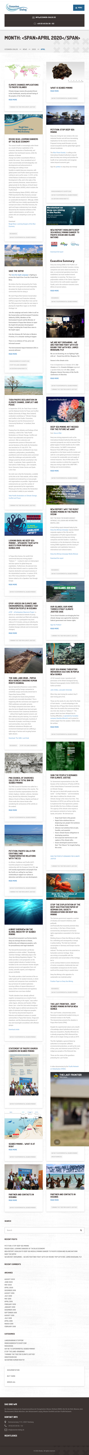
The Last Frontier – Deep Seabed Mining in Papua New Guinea (64, 1006)
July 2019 (8, 1296)
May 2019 (8, 1299)
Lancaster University (65, 690)
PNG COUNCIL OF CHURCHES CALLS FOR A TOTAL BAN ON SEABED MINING (21, 780)
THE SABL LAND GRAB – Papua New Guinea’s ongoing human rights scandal (23, 680)
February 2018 (10, 1326)
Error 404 (11, 1382)
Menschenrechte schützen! (61, 191)
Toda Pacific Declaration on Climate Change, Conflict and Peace (23, 402)
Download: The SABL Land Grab (19, 738)
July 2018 (8, 1318)
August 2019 (9, 1293)
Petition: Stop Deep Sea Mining (62, 130)
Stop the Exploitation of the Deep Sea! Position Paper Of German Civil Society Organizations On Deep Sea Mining (65, 909)
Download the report (56, 558)
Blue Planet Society (59, 152)
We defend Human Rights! (59, 199)
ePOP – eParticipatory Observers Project (21, 612)
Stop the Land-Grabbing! (18, 365)
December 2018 (10, 1310)
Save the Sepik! (16, 271)
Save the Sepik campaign (20, 275)
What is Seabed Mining (61, 88)
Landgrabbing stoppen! (14, 1340)
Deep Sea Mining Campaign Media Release (64, 554)
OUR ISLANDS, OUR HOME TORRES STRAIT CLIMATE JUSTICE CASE (61, 609)
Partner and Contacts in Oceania (63, 1195)
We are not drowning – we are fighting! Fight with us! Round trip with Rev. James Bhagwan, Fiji (64, 346)
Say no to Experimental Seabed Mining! (64, 98)
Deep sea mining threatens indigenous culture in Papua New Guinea (64, 672)
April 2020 (9, 1288)
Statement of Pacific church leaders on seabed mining (23, 1049)
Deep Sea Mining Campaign (59, 530)
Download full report (56, 252)
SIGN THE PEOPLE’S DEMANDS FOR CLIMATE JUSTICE (63, 776)
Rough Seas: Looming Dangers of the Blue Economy (23, 140)
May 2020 (8, 1285)
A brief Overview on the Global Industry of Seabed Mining (22, 932)
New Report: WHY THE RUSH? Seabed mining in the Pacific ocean (64, 512)
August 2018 (9, 1315)
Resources (13, 234)
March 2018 (9, 1324)
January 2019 (10, 1307)
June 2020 (9, 1282)
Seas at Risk (57, 433)
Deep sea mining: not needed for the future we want (64, 428)
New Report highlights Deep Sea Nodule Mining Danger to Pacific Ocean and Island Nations (64, 234)
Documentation (13, 1370)
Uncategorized (56, 1157)
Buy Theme (11, 1376)
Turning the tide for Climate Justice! (22, 107)
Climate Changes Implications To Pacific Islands (23, 86)
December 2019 (10, 1290)
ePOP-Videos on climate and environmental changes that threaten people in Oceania (23, 606)
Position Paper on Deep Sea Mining (61, 981)
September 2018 (11, 1313)
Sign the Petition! (55, 625)
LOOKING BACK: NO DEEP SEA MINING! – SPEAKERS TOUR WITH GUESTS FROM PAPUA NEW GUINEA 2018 (23, 544)
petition (58, 167)
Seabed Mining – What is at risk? (22, 1145)
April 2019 (9, 1301)
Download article (14, 1029)
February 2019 (10, 1304)
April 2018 (9, 1321)
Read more (18, 100)
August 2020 (10, 1279)
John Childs (54, 690)
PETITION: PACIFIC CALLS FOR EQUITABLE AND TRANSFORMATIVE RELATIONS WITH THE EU (22, 855)
